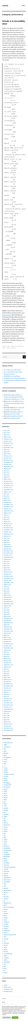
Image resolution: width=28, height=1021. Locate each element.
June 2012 (6, 671)
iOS (5, 818)
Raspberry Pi (7, 903)
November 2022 (8, 506)
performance (20, 346)
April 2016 (7, 624)
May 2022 (6, 519)
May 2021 (6, 540)
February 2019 (8, 597)
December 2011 (8, 684)
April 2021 (7, 542)
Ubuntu (6, 951)
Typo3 (5, 949)
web (5, 966)
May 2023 (6, 496)
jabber (5, 831)
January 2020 (7, 574)
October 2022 (8, 508)
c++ (5, 766)
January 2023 (7, 502)
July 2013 (6, 652)
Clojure (6, 770)
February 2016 (8, 627)
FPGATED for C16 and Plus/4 (12, 376)
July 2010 (6, 713)
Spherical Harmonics (10, 934)
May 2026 (7, 435)
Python (6, 899)
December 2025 (8, 443)
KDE (5, 837)
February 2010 (8, 724)
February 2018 (8, 618)
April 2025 (7, 451)
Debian (6, 780)
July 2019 (6, 586)
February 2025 (8, 456)
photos (6, 892)
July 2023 (6, 494)
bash (5, 751)
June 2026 (7, 432)
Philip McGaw (8, 395)
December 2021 (8, 527)
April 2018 (7, 614)
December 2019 (8, 576)
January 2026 (8, 441)
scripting (6, 922)
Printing (6, 896)
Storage (6, 939)
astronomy (7, 747)
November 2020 (8, 553)
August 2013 (7, 650)
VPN (5, 964)
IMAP (5, 816)
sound (5, 932)
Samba (6, 918)
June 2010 (6, 715)
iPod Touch (7, 825)
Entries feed (7, 987)
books (5, 759)
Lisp (5, 844)
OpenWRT (7, 882)
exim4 (5, 795)
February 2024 (8, 481)
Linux (5, 842)
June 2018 (6, 610)
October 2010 (7, 707)
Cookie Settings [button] (6, 1017)
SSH (5, 937)
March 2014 (7, 637)
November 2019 (8, 578)
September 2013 (8, 648)
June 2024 (7, 473)
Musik (5, 861)
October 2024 (8, 464)
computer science (9, 774)
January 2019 (7, 599)
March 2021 (7, 544)
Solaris (6, 928)
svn (5, 941)
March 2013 (7, 658)
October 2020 (8, 555)
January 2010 (7, 726)
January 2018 (7, 620)
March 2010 (7, 722)
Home (4, 998)
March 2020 (7, 570)
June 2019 (6, 589)
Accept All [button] (15, 1017)
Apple (5, 744)
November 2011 (8, 686)
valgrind (6, 958)
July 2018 (6, 608)
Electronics (7, 787)
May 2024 (6, 475)
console (6, 776)
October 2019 (7, 580)
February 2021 (8, 546)
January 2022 (7, 525)
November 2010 (8, 705)
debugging (7, 782)
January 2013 (7, 660)
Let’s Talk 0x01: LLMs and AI (12, 370)
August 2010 (7, 711)
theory (6, 945)
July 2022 (6, 515)
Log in (5, 985)
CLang (5, 768)
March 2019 (7, 595)
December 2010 (8, 703)
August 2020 (7, 559)
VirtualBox (7, 962)
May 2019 (6, 591)
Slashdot (6, 926)
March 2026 (7, 437)
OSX (5, 886)
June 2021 (6, 538)
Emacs (5, 789)
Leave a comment (11, 347)
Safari (5, 915)
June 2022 (7, 517)
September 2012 (8, 665)
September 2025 (8, 447)
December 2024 (8, 460)
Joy (5, 835)
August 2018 (7, 605)
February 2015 (8, 629)
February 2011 (8, 698)
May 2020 (6, 565)
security (6, 924)
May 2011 (6, 696)
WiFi (5, 968)
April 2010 (7, 719)
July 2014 (6, 635)
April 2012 (7, 675)
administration (8, 742)
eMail (5, 791)
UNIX (5, 955)
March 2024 (7, 479)
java (5, 833)
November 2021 (8, 530)
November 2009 (8, 730)
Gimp (5, 799)
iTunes (6, 827)
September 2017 (8, 622)
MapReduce (7, 848)
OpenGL (6, 875)
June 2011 (6, 694)
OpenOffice (7, 877)
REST (5, 905)
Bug (5, 763)
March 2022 (7, 521)
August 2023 (7, 492)
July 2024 (6, 470)
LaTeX (5, 839)
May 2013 (6, 654)
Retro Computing (9, 907)
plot (5, 894)
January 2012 (7, 681)
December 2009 (8, 728)
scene (5, 920)
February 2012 (8, 679)
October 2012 (7, 662)
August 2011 (7, 690)
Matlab (6, 852)
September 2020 (8, 557)
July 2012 (6, 669)
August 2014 (7, 633)
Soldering (6, 930)
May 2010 (6, 717)
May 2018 (6, 612)
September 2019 (8, 582)
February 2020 (8, 572)
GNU (5, 806)
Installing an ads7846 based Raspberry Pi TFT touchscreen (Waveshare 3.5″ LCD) (14, 397)
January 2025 (7, 458)
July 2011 (6, 692)
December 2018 (8, 601)
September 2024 (8, 466)
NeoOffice (7, 863)
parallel (6, 888)
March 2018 (7, 616)
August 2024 (7, 468)
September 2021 (8, 534)
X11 (5, 970)
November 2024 (8, 462)
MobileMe (7, 856)
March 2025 (7, 454)
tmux (5, 947)
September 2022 (8, 511)
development (7, 785)
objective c (7, 871)
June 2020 (7, 563)
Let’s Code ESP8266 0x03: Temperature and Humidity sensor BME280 (14, 403)
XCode (3, 347)
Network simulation (10, 867)
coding (12, 346)
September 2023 (8, 489)
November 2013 (8, 643)
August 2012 (7, 667)
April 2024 (7, 477)
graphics (6, 814)
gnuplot (6, 808)
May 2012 (6, 673)
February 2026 (8, 439)
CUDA (5, 778)
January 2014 (7, 641)
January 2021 (7, 548)
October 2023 (8, 487)
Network (6, 865)
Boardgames (7, 757)
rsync (5, 911)
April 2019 (7, 593)
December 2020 (8, 551)
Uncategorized (8, 953)
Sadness (6, 913)
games (6, 797)
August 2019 (7, 584)
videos (5, 960)
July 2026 (6, 430)
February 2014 (8, 639)
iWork (5, 829)
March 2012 (7, 677)
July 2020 (6, 561)
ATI (5, 749)
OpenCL (6, 873)
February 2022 (8, 523)
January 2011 (7, 700)
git (4, 801)
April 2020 (7, 567)
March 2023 (7, 500)
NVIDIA (6, 869)
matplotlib (7, 854)
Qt (4, 901)
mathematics (7, 850)
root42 (5, 6)
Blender (6, 753)
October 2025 (8, 445)
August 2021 (7, 536)
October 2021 (7, 532)
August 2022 (7, 513)
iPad (5, 820)
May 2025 (6, 449)
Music (5, 858)
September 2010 (8, 709)
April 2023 (7, 498)
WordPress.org (8, 991)
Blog (5, 755)
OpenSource (7, 880)
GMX (5, 804)
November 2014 (8, 631)
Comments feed (8, 989)
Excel (5, 793)
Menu (23, 5)
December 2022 (8, 504)
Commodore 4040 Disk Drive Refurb (14, 378)
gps (5, 812)
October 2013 (7, 646)
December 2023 (8, 483)
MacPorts (6, 846)
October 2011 (7, 688)
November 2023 (8, 485)
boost (5, 761)
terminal (6, 943)
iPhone (6, 823)
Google (6, 810)
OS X (16, 346)
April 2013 (6, 656)
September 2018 (8, 603)
